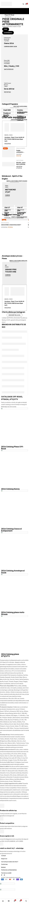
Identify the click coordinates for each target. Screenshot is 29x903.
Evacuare (20, 113)
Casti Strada (19, 160)
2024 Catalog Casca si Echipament (11, 529)
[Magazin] (9, 901)
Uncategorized (5, 222)
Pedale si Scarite (20, 148)
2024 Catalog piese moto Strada (12, 613)
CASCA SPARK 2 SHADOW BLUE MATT (11, 224)
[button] (5, 29)
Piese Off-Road (9, 15)
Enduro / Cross (8, 135)
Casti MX (7, 110)
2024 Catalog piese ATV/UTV (10, 655)
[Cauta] (23, 4)
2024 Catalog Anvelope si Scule (13, 571)
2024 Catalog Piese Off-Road (12, 447)
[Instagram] (4, 875)
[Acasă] (3, 901)
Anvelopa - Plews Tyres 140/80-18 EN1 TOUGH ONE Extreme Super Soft (14, 139)
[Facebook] (1, 875)
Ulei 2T (7, 207)
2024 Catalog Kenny (10, 489)
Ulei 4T (20, 207)
